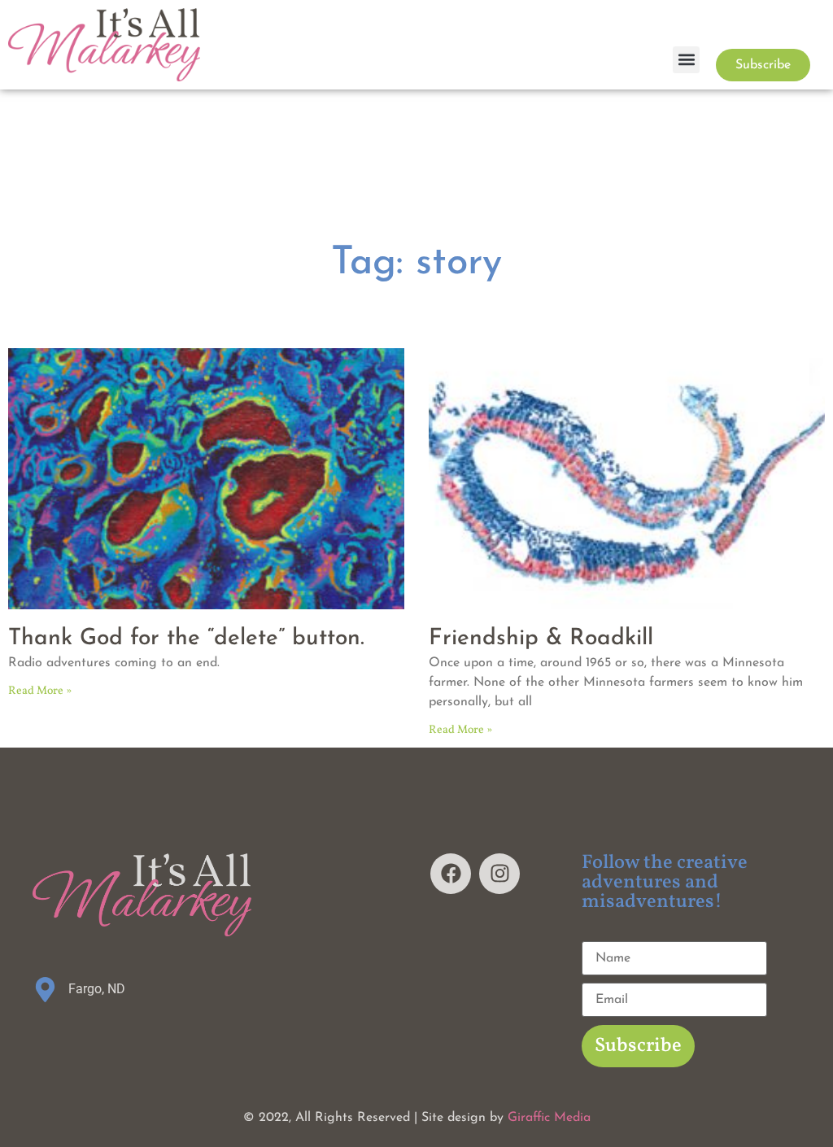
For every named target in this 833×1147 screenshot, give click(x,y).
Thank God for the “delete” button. (186, 638)
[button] (686, 59)
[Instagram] (499, 873)
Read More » (40, 691)
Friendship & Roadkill (541, 638)
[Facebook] (450, 873)
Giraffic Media (549, 1117)
